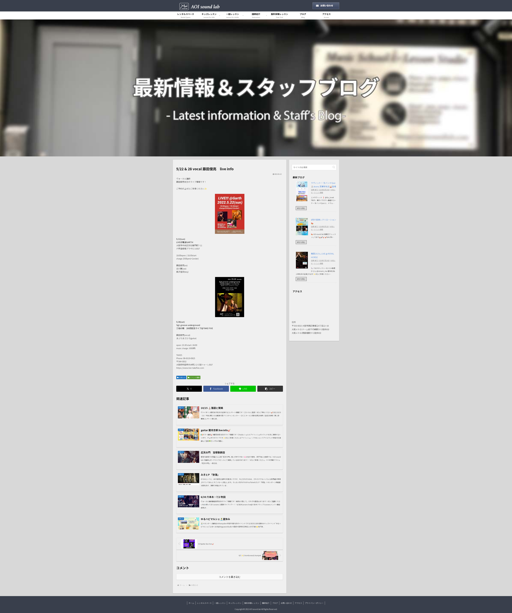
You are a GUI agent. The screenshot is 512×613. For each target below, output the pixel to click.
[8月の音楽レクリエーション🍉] (302, 233)
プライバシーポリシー (314, 603)
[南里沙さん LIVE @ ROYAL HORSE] (302, 267)
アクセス (298, 603)
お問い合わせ (286, 603)
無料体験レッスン (251, 603)
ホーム (191, 603)
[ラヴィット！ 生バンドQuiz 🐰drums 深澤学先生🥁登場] (302, 200)
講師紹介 (265, 603)
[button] (270, 389)
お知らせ (182, 377)
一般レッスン (220, 603)
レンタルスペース (204, 603)
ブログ (275, 603)
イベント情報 (195, 377)
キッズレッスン (234, 603)
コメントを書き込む (229, 577)
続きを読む (301, 208)
